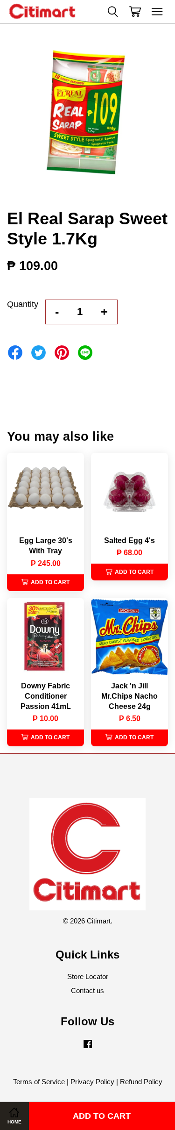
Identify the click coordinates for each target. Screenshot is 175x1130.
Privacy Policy (92, 1082)
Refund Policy (141, 1082)
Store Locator (87, 976)
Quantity (22, 304)
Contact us (87, 990)
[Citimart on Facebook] (87, 1048)
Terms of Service (39, 1082)
